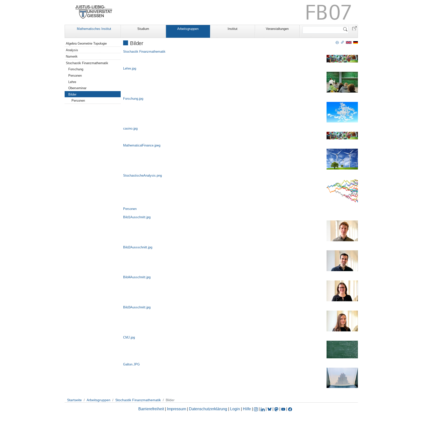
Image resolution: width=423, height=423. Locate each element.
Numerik (72, 56)
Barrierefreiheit (151, 409)
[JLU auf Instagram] (256, 409)
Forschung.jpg (133, 98)
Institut (232, 29)
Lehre (72, 82)
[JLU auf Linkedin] (263, 409)
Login (235, 409)
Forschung (75, 69)
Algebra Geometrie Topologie (86, 43)
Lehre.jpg (129, 68)
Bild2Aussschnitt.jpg (137, 247)
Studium (143, 29)
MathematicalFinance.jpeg (141, 145)
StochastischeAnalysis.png (142, 175)
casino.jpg (130, 128)
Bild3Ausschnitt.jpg (137, 307)
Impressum (176, 409)
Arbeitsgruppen (188, 29)
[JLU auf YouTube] (283, 409)
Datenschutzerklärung (208, 409)
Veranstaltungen (277, 29)
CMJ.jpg (129, 337)
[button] (354, 28)
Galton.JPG (131, 364)
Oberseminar (77, 88)
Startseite (74, 400)
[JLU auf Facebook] (290, 409)
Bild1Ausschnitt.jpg (137, 217)
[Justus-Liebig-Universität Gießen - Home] (94, 12)
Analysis (72, 50)
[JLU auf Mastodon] (276, 409)
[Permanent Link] (342, 42)
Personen (130, 209)
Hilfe (247, 409)
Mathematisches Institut (94, 29)
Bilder (72, 94)
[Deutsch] (355, 42)
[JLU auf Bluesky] (270, 409)
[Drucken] (337, 42)
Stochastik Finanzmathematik (144, 51)
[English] (349, 42)
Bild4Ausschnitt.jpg (137, 277)
